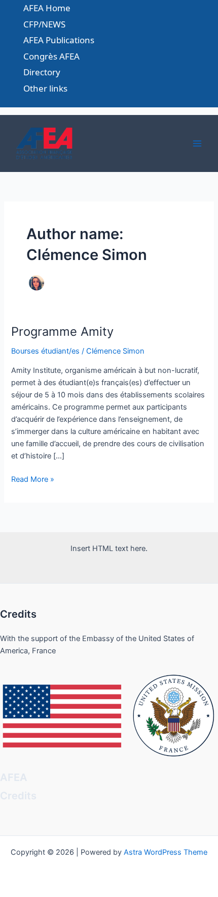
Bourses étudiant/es (45, 351)
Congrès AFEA (51, 56)
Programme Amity (62, 331)
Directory (41, 72)
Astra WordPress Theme (165, 852)
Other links (45, 88)
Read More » (32, 479)
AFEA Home (46, 8)
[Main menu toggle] (197, 143)
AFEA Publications (58, 40)
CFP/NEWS (44, 24)
